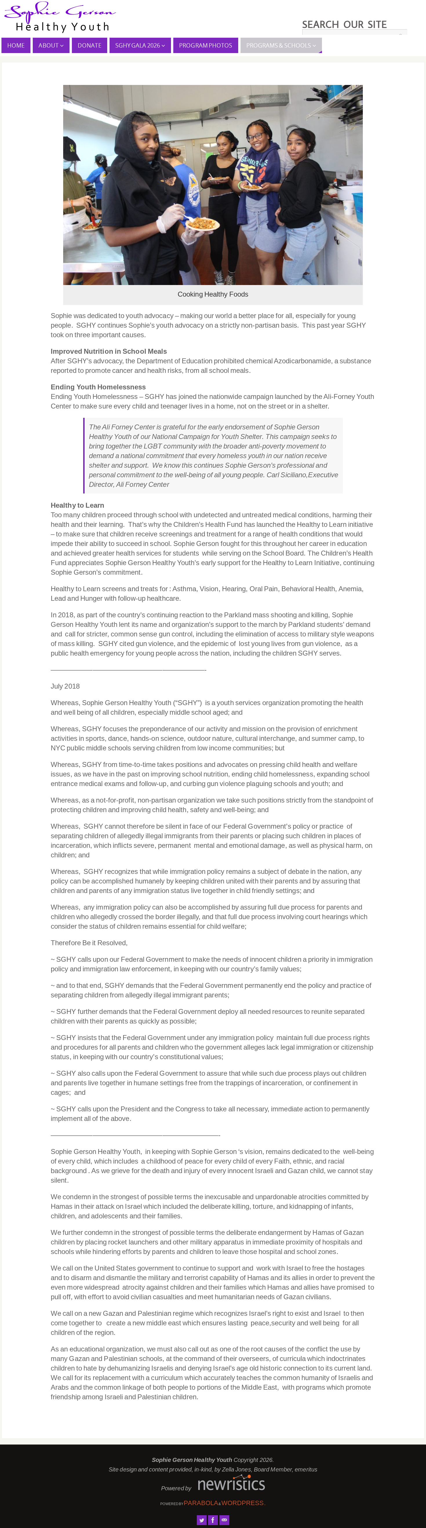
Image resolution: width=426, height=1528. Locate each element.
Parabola (201, 1503)
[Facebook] (213, 1520)
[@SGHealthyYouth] (202, 1520)
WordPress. (243, 1503)
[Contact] (224, 1520)
